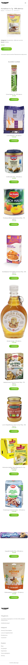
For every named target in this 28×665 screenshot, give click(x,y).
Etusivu (2, 10)
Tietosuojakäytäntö (5, 653)
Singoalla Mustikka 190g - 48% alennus (14, 551)
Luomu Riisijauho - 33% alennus (14, 135)
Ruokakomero (10, 40)
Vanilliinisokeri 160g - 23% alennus (14, 176)
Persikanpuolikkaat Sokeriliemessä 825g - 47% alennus (14, 218)
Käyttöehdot (4, 650)
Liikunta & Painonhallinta (6, 630)
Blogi (2, 646)
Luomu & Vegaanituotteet (7, 632)
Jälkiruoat (16, 40)
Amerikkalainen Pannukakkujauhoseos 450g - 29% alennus (14, 272)
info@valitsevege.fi (5, 623)
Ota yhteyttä (4, 648)
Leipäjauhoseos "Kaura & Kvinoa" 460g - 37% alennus (14, 383)
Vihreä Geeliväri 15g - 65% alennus (14, 94)
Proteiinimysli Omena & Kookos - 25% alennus (14, 510)
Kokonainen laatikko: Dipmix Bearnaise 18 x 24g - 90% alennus (14, 468)
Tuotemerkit (3, 637)
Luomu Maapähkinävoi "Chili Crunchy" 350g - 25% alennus (14, 425)
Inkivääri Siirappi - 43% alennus (14, 341)
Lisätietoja (6, 48)
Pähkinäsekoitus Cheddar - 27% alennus (14, 592)
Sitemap (3, 655)
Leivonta (21, 40)
